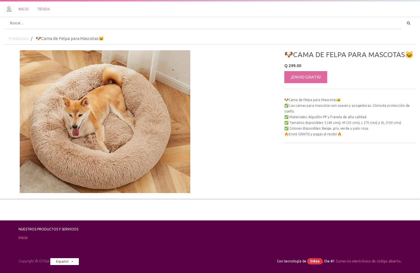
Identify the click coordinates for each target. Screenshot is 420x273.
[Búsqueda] (408, 23)
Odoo (315, 261)
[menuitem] (23, 9)
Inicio (23, 237)
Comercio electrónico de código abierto (368, 261)
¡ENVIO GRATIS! (306, 77)
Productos (19, 38)
